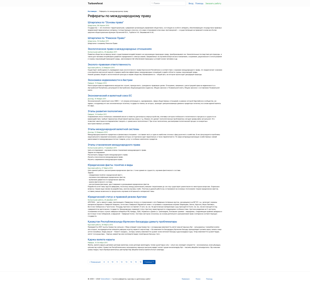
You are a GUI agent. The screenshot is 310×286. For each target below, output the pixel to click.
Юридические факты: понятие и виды (110, 165)
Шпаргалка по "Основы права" (106, 22)
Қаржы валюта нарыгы (101, 239)
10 (112, 262)
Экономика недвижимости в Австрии (110, 80)
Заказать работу (213, 3)
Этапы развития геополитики (105, 111)
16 (140, 262)
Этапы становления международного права (114, 144)
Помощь (199, 3)
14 (131, 262)
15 (136, 262)
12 (122, 262)
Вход (191, 3)
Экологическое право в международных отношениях (120, 48)
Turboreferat (105, 279)
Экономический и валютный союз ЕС (110, 95)
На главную (92, 11)
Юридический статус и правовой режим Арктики (117, 196)
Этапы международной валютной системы (113, 129)
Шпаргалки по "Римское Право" (106, 38)
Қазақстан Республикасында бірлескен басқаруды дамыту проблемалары (132, 221)
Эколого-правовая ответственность (109, 64)
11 (117, 262)
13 (126, 262)
